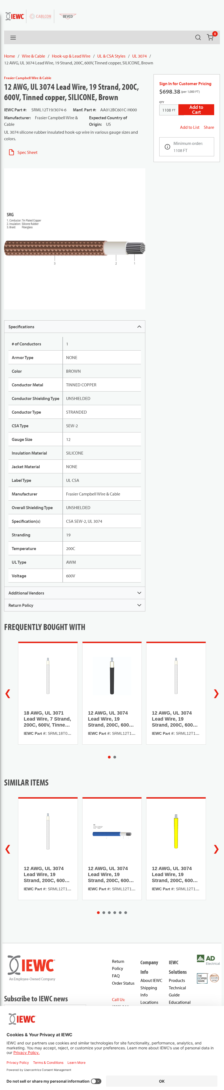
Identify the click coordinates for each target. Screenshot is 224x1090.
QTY (161, 102)
